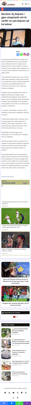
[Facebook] (17, 54)
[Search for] (23, 5)
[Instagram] (24, 54)
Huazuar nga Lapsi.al (7, 176)
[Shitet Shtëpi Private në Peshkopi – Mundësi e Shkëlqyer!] (6, 354)
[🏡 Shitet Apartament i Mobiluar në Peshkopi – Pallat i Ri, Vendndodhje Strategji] (6, 343)
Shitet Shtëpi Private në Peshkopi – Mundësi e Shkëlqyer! (19, 352)
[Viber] (27, 54)
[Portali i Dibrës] (8, 3)
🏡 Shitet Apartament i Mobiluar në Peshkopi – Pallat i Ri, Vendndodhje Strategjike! (20, 341)
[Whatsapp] (21, 54)
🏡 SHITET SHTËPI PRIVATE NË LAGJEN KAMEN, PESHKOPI (20, 330)
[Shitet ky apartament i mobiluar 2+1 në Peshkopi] (6, 376)
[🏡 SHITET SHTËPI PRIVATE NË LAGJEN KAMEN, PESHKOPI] (6, 333)
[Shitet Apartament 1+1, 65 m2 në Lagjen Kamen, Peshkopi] (6, 365)
